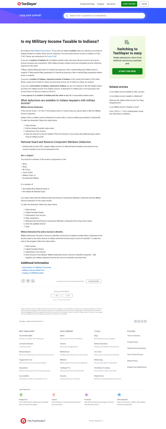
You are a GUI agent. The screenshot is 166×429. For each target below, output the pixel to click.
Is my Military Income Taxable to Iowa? (124, 107)
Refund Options (25, 352)
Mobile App (98, 360)
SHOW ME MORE (93, 281)
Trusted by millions (25, 347)
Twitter (28, 281)
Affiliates (63, 360)
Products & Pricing (87, 4)
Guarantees (23, 368)
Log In (144, 4)
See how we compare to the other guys (31, 339)
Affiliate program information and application (74, 363)
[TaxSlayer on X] (135, 321)
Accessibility (24, 376)
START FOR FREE (129, 4)
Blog (96, 336)
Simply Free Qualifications (137, 367)
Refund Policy (132, 361)
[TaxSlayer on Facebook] (138, 321)
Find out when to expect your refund (105, 371)
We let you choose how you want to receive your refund (36, 355)
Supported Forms (25, 360)
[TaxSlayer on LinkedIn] (145, 321)
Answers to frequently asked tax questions (107, 379)
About (62, 336)
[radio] (56, 295)
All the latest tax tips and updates (104, 339)
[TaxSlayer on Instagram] (142, 321)
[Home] (27, 4)
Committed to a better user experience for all (33, 379)
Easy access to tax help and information (106, 355)
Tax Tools (98, 352)
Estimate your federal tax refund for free (106, 347)
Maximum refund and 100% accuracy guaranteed (34, 371)
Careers (63, 344)
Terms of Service (133, 336)
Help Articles (99, 376)
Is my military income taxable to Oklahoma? (126, 96)
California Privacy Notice (136, 348)
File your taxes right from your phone (105, 363)
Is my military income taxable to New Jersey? (126, 92)
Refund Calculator (101, 344)
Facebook (23, 281)
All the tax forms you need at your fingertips (32, 363)
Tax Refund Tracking (102, 368)
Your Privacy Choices (135, 354)
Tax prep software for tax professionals (72, 371)
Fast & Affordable (25, 336)
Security (63, 376)
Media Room (65, 352)
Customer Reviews (26, 344)
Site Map (22, 321)
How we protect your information (70, 379)
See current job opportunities (69, 347)
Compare (100, 4)
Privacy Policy (132, 342)
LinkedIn (33, 281)
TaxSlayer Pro (65, 368)
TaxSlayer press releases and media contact (74, 355)
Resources (111, 4)
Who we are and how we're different (71, 339)
